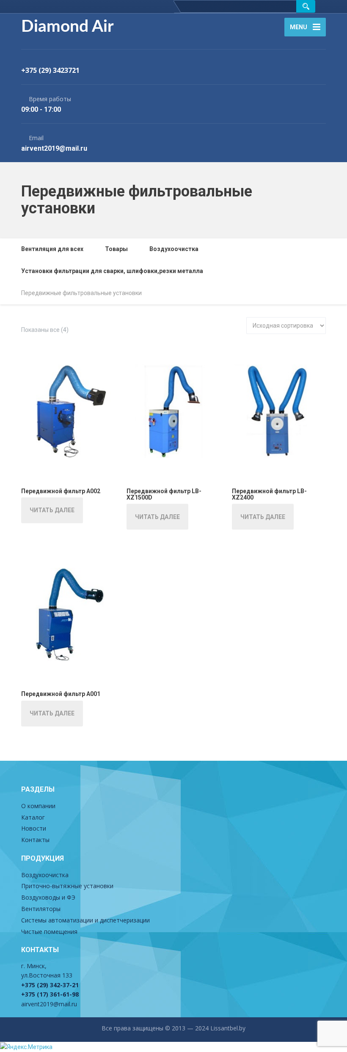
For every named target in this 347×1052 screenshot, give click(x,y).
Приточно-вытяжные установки (67, 886)
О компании (38, 806)
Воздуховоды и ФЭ (48, 897)
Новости (33, 828)
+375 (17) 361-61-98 (50, 994)
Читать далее (52, 510)
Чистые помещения (49, 932)
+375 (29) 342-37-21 (50, 985)
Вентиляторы (41, 909)
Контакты (35, 840)
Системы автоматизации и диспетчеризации (85, 920)
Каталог (33, 817)
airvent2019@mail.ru (49, 1004)
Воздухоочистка (45, 875)
